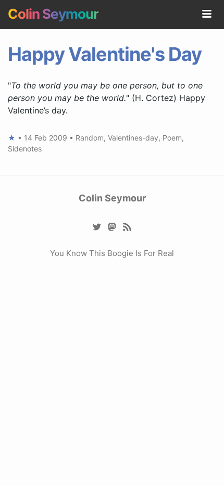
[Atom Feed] (127, 226)
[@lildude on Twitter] (97, 226)
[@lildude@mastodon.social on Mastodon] (112, 226)
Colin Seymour (53, 14)
